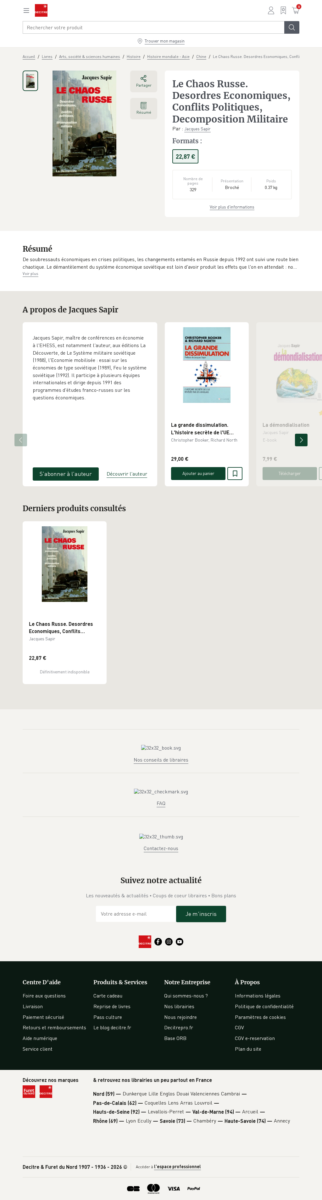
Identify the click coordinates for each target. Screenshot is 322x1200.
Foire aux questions (44, 995)
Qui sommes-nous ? (186, 995)
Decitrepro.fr (178, 1027)
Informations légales (257, 995)
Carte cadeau (107, 995)
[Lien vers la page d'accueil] (41, 10)
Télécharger (290, 473)
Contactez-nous (161, 848)
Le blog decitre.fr (112, 1027)
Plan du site (248, 1049)
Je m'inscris (201, 913)
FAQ (161, 803)
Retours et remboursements (54, 1027)
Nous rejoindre (180, 1017)
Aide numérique (40, 1038)
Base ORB (175, 1038)
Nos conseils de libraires (161, 760)
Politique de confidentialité (264, 1006)
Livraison (33, 1006)
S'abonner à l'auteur (66, 473)
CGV (239, 1027)
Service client (38, 1049)
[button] (161, 263)
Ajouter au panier (198, 473)
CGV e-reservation (255, 1038)
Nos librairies (179, 1006)
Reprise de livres (111, 1006)
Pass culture (107, 1017)
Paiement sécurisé (43, 1017)
